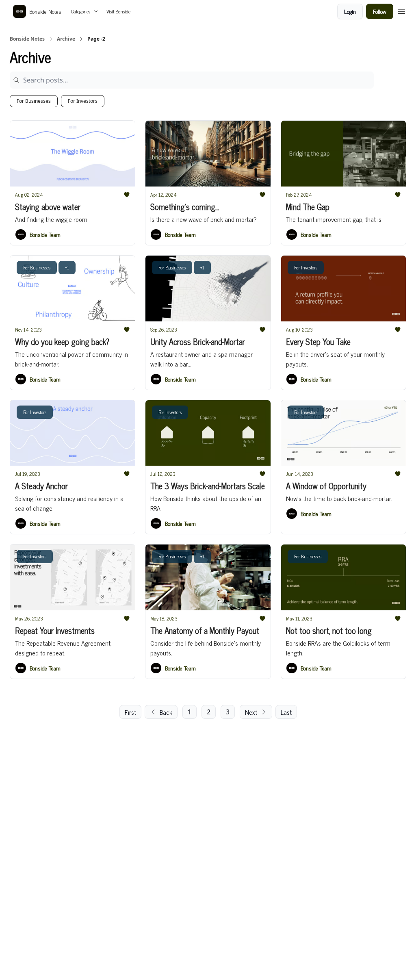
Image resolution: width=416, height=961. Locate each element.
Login (350, 11)
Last (286, 712)
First (130, 712)
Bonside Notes (27, 39)
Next (251, 712)
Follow (379, 11)
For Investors (83, 101)
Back (166, 712)
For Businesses (34, 101)
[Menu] (401, 10)
